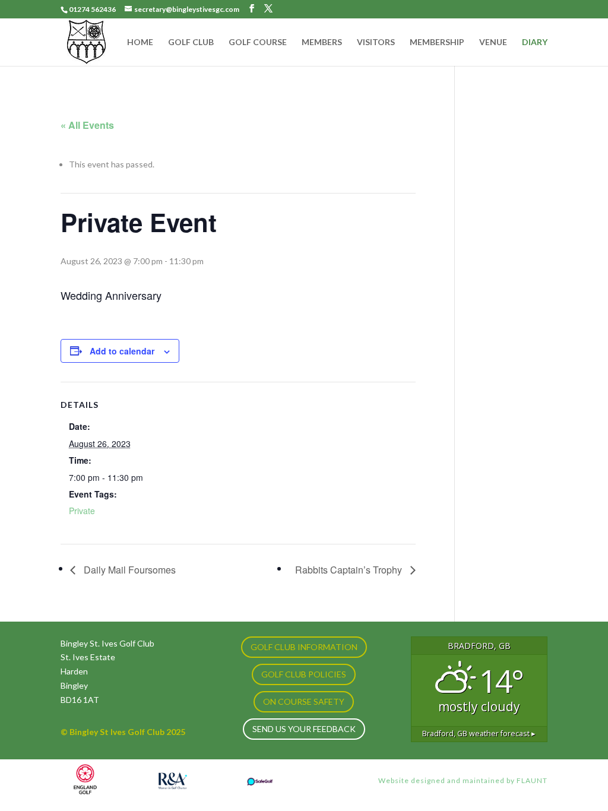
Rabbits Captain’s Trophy (349, 569)
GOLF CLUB (191, 42)
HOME (140, 42)
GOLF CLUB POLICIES (303, 674)
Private (82, 511)
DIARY (534, 42)
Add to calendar (122, 351)
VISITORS (376, 42)
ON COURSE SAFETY (303, 701)
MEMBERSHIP (437, 42)
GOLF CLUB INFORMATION (304, 647)
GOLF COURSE (258, 42)
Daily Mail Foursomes (128, 569)
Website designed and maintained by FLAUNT (462, 780)
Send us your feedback (304, 729)
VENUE (493, 42)
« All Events (87, 125)
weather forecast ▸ (479, 733)
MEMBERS (322, 42)
